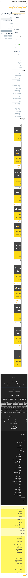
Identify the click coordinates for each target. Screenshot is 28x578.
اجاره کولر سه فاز (3, 404)
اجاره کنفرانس (17, 81)
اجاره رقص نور (17, 90)
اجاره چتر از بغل (10, 402)
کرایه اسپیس (15, 410)
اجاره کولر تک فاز (9, 404)
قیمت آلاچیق (19, 405)
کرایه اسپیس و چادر (9, 410)
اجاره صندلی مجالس (16, 78)
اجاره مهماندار (17, 114)
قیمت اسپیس (10, 405)
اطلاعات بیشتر (18, 135)
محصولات (23, 12)
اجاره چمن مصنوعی (16, 85)
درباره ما (23, 121)
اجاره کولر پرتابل (24, 405)
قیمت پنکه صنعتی (7, 407)
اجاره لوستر (17, 457)
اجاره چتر (20, 68)
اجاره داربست (5, 399)
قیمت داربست (24, 407)
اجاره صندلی (20, 65)
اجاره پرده (18, 104)
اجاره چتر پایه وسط (4, 402)
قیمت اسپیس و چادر (4, 405)
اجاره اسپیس (16, 399)
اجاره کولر (25, 404)
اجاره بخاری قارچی (16, 99)
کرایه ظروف (18, 412)
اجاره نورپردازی (17, 73)
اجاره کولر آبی (21, 404)
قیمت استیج (14, 405)
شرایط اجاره (22, 118)
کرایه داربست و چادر (24, 412)
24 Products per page (8, 36)
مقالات (23, 70)
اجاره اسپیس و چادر (11, 399)
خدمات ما (23, 58)
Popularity (10, 28)
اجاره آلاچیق (17, 88)
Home (11, 17)
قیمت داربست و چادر (18, 407)
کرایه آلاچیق (23, 410)
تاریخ (11, 26)
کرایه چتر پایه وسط (3, 412)
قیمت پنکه (12, 407)
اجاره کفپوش (17, 108)
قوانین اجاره (22, 119)
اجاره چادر (20, 63)
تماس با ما (23, 122)
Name (11, 23)
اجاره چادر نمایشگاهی (16, 101)
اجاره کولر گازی (19, 60)
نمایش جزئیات (18, 138)
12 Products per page (8, 35)
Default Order (9, 21)
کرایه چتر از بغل (9, 412)
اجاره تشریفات (17, 116)
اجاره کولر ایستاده (16, 93)
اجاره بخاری (20, 62)
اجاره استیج (20, 399)
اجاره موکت (17, 75)
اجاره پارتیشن (17, 113)
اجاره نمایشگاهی (17, 96)
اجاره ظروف (17, 103)
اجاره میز (20, 67)
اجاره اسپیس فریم (16, 98)
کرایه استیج (19, 410)
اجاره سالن (18, 109)
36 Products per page (8, 38)
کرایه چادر (14, 412)
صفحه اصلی (22, 11)
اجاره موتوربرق (17, 91)
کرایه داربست (3, 410)
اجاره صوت (18, 111)
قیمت (11, 25)
